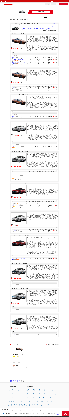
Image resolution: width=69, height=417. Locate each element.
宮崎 (37, 401)
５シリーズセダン (25, 410)
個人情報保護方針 (20, 413)
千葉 (14, 405)
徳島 (29, 405)
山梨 (19, 404)
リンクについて (34, 413)
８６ (27, 397)
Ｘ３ (15, 410)
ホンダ (9, 390)
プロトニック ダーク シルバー (16, 175)
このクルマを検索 (65, 414)
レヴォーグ (39, 394)
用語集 (48, 404)
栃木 (14, 401)
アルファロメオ (20, 397)
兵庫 (24, 405)
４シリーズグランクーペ (45, 410)
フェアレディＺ (45, 390)
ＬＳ (50, 393)
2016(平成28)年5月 (30, 29)
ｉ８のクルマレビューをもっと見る (53, 344)
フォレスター (40, 389)
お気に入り (47, 4)
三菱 (8, 396)
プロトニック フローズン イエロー (16, 146)
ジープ (19, 393)
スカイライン (40, 396)
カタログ (14, 381)
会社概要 (16, 413)
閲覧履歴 (53, 4)
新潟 (16, 404)
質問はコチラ (38, 413)
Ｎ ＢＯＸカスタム (52, 390)
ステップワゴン (35, 396)
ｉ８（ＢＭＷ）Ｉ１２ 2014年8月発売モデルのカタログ (48, 30)
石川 (19, 401)
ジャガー (19, 394)
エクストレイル (29, 396)
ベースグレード (14, 144)
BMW (12, 397)
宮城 (8, 405)
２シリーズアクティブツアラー (30, 410)
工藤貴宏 (17, 365)
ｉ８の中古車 (18, 380)
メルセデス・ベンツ (14, 394)
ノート (44, 396)
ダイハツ (9, 393)
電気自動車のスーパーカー (18, 354)
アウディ (19, 390)
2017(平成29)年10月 (42, 26)
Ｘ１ (13, 410)
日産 (8, 389)
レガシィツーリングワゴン (53, 394)
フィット (39, 397)
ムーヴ (44, 397)
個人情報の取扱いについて (29, 413)
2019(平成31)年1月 (30, 26)
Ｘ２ (35, 410)
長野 (19, 405)
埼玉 (14, 404)
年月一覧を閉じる (53, 23)
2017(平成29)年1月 (54, 26)
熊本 (34, 404)
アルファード (29, 390)
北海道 (9, 401)
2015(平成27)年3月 (42, 29)
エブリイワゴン (45, 394)
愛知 (22, 404)
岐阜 (22, 401)
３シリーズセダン (4, 410)
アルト (51, 389)
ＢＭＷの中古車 (14, 380)
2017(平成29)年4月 (48, 26)
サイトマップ (45, 413)
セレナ (28, 394)
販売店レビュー (43, 405)
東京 (16, 401)
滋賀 (24, 401)
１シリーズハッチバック (9, 410)
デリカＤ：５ (44, 389)
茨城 (11, 405)
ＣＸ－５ (34, 393)
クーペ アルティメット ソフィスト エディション (18, 59)
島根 (26, 405)
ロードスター (14, 57)
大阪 (24, 404)
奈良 (26, 401)
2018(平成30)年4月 (36, 26)
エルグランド (34, 394)
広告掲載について (53, 413)
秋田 (11, 401)
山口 (29, 404)
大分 (34, 405)
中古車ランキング (43, 404)
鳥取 (26, 404)
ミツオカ (13, 390)
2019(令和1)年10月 (24, 26)
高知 (32, 404)
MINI (12, 393)
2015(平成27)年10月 (36, 29)
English (39, 4)
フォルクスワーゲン (14, 396)
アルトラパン (52, 396)
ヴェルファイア (29, 393)
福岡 (32, 405)
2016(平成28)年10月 (24, 29)
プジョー (19, 396)
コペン (33, 397)
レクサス (13, 389)
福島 (11, 404)
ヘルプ (42, 4)
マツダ (9, 397)
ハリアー (28, 389)
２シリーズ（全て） (39, 410)
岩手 (8, 404)
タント (39, 393)
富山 (16, 405)
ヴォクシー (34, 390)
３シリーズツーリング (19, 410)
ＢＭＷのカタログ (18, 381)
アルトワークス (45, 393)
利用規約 (24, 413)
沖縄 (37, 404)
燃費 (42, 401)
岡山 (29, 401)
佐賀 (34, 401)
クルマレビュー (49, 401)
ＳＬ (50, 397)
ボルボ (19, 389)
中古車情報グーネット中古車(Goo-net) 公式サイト (61, 414)
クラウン (34, 389)
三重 (22, 405)
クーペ (13, 87)
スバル (9, 394)
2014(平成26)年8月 (48, 29)
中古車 (11, 380)
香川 (32, 401)
